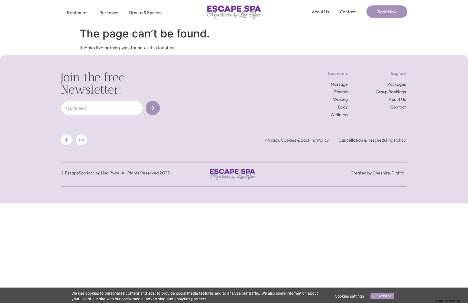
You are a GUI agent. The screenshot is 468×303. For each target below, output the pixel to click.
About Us (320, 11)
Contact (348, 11)
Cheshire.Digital (388, 173)
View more (217, 298)
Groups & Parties (145, 12)
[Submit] (153, 108)
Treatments (77, 12)
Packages (108, 12)
